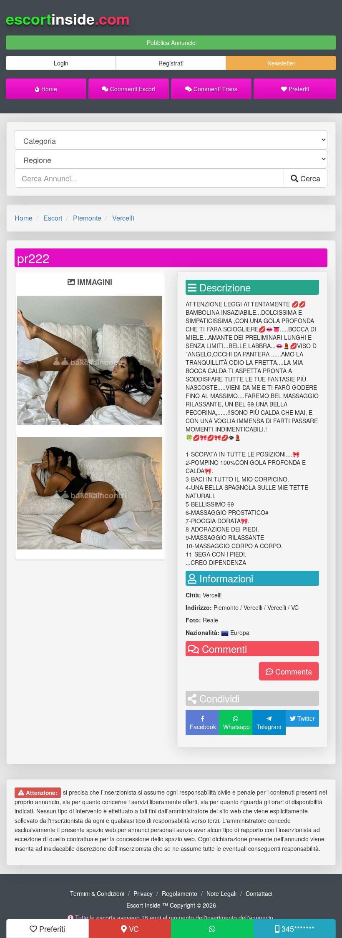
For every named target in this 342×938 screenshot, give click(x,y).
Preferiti (298, 89)
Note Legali (221, 893)
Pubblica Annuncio (171, 42)
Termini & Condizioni (97, 893)
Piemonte (87, 218)
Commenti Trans (214, 89)
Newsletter (281, 63)
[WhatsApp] (212, 928)
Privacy (143, 893)
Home (48, 89)
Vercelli (123, 218)
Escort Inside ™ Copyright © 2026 (171, 905)
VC (133, 928)
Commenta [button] (292, 671)
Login (61, 63)
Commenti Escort (132, 89)
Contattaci (259, 893)
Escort (52, 218)
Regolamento (179, 893)
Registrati (171, 63)
